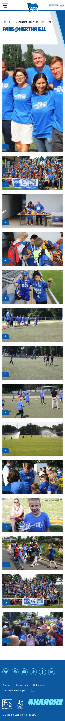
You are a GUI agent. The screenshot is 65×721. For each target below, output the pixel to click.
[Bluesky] (5, 673)
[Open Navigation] (5, 5)
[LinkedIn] (51, 673)
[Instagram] (15, 673)
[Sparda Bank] (53, 5)
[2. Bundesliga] (7, 704)
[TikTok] (33, 673)
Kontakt (6, 685)
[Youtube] (24, 673)
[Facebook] (42, 673)
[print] (32, 690)
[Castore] (62, 5)
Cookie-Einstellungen (13, 690)
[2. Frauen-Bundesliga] (20, 704)
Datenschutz (39, 685)
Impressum (22, 685)
